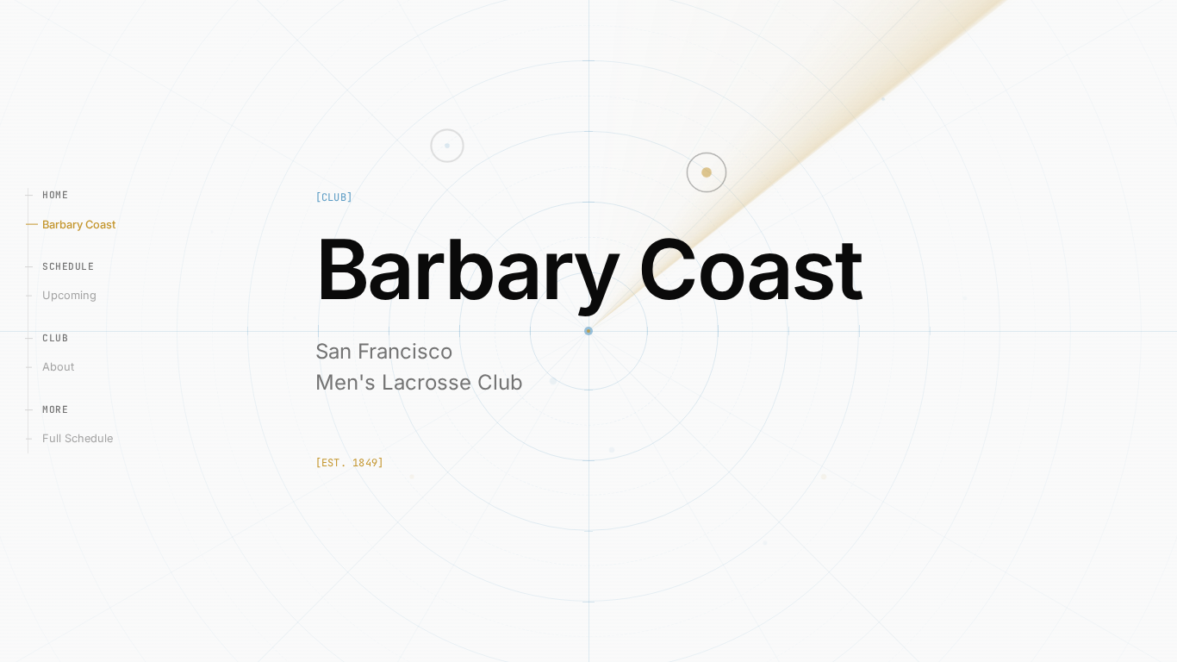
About (67, 366)
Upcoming (78, 295)
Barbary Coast (87, 223)
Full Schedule (86, 438)
